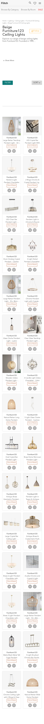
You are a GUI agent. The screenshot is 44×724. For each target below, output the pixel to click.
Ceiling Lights (19, 21)
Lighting (11, 21)
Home (4, 21)
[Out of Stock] (12, 147)
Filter (8, 83)
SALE (40, 10)
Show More (9, 60)
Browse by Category (10, 10)
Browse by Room (28, 10)
